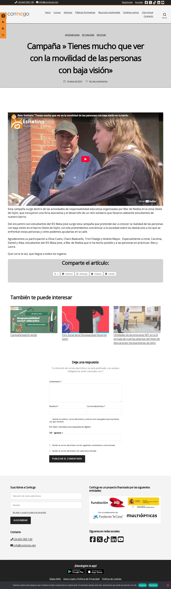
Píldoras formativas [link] (85, 12)
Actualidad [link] (88, 35)
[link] (3, 16)
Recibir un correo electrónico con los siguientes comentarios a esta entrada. (83, 445)
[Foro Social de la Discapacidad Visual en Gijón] (85, 319)
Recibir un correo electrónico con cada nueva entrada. (74, 451)
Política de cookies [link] (111, 578)
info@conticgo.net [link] (48, 2)
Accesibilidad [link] (72, 35)
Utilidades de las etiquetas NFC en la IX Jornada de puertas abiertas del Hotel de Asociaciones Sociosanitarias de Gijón (137, 339)
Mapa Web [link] (55, 578)
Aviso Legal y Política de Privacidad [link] (81, 578)
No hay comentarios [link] (98, 81)
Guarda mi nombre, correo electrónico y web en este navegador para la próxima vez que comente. (84, 420)
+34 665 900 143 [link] (25, 2)
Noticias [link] (68, 12)
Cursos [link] (57, 12)
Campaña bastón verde (23, 335)
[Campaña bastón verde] (33, 319)
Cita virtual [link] (147, 12)
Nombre (53, 406)
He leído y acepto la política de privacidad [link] (29, 512)
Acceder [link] (139, 2)
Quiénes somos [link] (131, 12)
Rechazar (153, 585)
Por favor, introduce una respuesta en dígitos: (70, 427)
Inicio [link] (47, 12)
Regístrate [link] (127, 2)
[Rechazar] (168, 585)
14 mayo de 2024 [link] (74, 81)
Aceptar (142, 585)
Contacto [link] (148, 16)
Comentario (55, 382)
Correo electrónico (96, 406)
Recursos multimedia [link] (109, 12)
